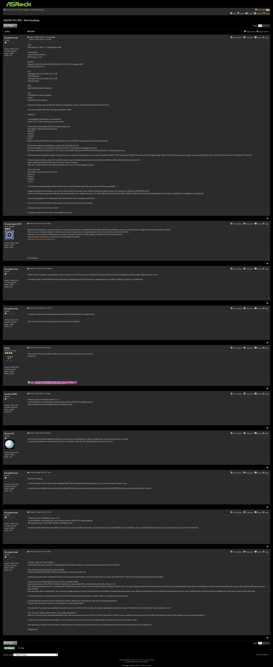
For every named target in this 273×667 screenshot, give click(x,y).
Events (250, 13)
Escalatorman (11, 37)
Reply (267, 37)
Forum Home (10, 10)
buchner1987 (11, 394)
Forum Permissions (262, 654)
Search (242, 13)
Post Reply (8, 26)
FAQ (234, 13)
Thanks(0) (249, 224)
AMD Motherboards (37, 10)
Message (31, 31)
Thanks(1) (249, 37)
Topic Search (251, 31)
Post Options (237, 37)
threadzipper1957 (13, 224)
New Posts (261, 10)
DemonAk (9, 433)
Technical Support (23, 10)
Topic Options (264, 31)
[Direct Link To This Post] (28, 37)
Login (268, 13)
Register (259, 13)
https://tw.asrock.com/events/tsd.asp (41, 239)
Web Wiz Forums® (138, 660)
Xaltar (7, 348)
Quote (259, 37)
